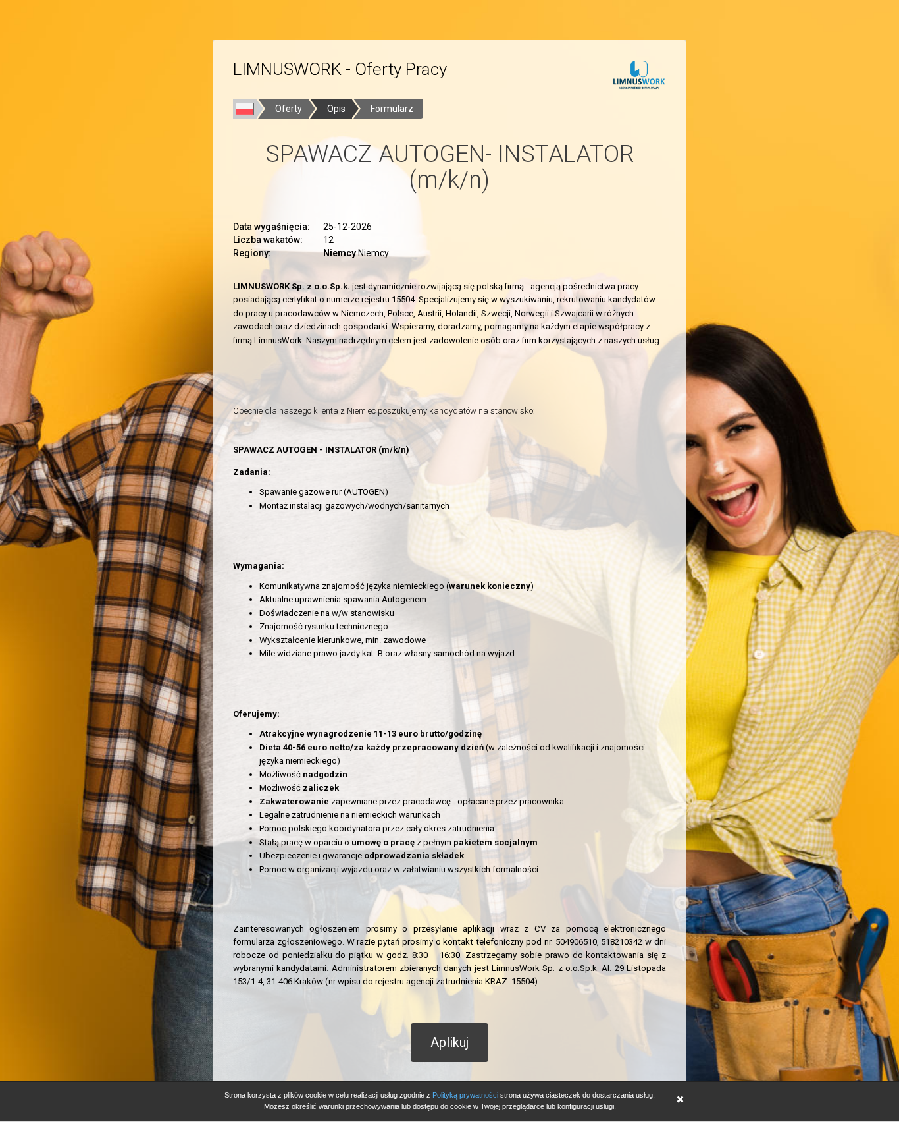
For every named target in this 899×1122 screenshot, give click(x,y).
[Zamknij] (679, 1100)
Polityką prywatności (465, 1095)
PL (245, 109)
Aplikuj (449, 1042)
